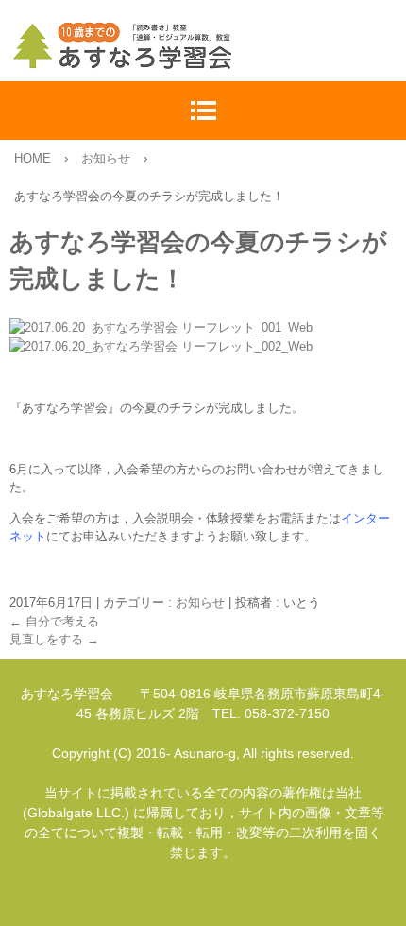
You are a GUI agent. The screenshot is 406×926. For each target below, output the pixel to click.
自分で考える (54, 621)
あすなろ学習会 (207, 45)
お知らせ (200, 602)
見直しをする (54, 639)
